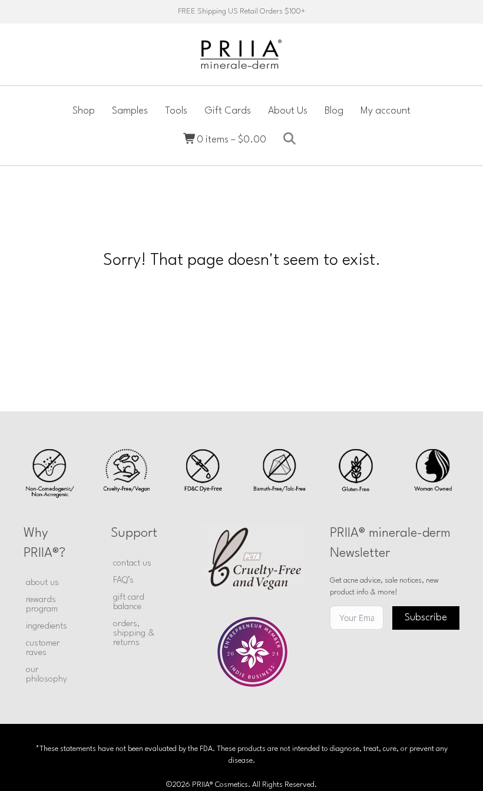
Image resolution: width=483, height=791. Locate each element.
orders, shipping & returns (133, 633)
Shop (83, 111)
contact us (132, 563)
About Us (287, 111)
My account (385, 111)
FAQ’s (123, 580)
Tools (176, 111)
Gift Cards (227, 111)
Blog (334, 111)
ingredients (46, 626)
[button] (292, 139)
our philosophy (46, 675)
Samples (130, 111)
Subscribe (426, 618)
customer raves (42, 648)
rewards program (42, 605)
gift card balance (128, 602)
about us (42, 583)
